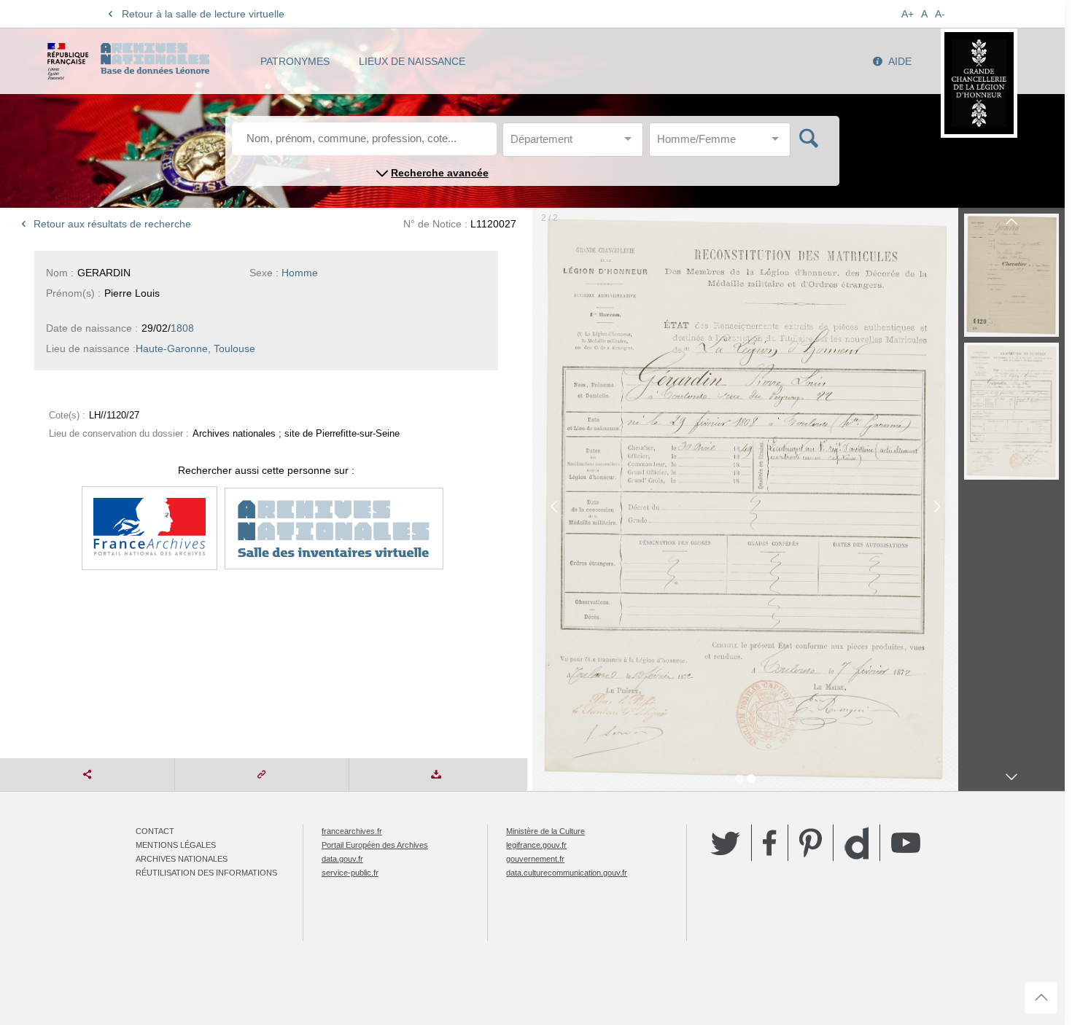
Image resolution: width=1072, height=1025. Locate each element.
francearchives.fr (352, 831)
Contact (155, 831)
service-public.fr (350, 872)
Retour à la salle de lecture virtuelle (203, 14)
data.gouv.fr (342, 858)
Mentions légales (176, 845)
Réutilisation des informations (206, 872)
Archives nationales (182, 858)
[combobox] (576, 143)
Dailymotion (856, 843)
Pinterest (810, 843)
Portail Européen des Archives (375, 845)
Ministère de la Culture (545, 831)
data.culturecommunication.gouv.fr (566, 872)
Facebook (770, 843)
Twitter (725, 843)
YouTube (905, 843)
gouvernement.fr (535, 858)
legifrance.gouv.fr (536, 845)
